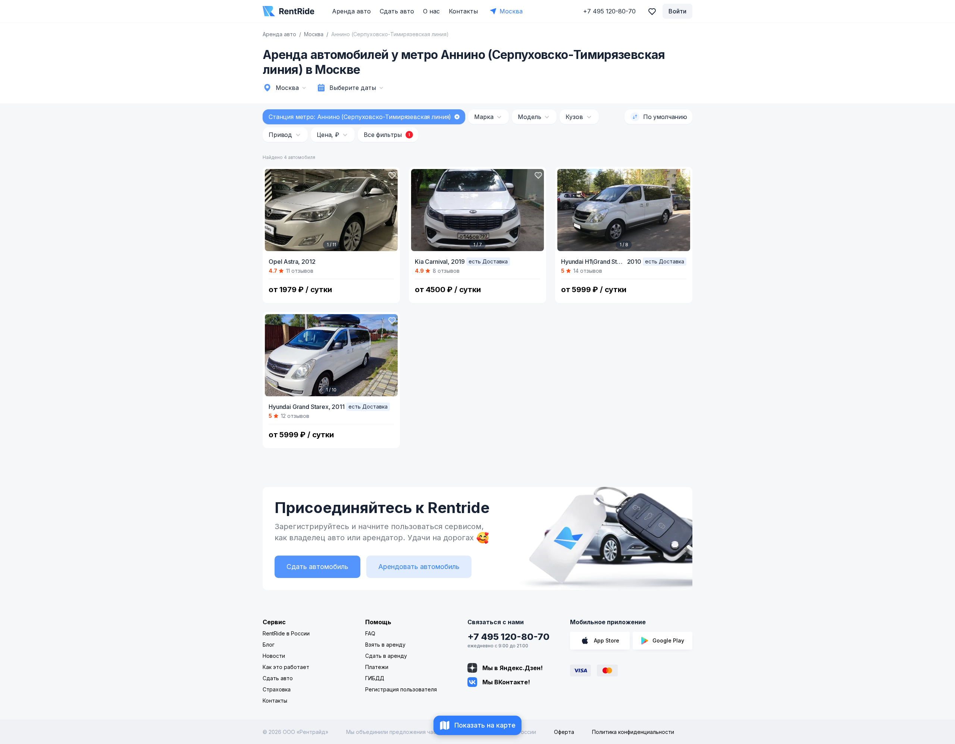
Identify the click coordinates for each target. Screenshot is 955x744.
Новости (274, 656)
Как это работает (286, 667)
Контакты (463, 11)
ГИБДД (374, 678)
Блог (269, 644)
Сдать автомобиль (317, 566)
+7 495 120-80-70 (508, 636)
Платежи (376, 667)
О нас (431, 11)
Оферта (564, 732)
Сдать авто (397, 11)
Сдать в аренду (386, 656)
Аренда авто (351, 11)
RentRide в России (286, 633)
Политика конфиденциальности (633, 732)
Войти (677, 11)
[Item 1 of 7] (477, 210)
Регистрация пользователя (401, 689)
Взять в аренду (385, 644)
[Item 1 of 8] (623, 210)
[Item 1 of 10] (331, 355)
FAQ (370, 633)
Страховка (277, 689)
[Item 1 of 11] (331, 210)
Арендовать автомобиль (419, 566)
